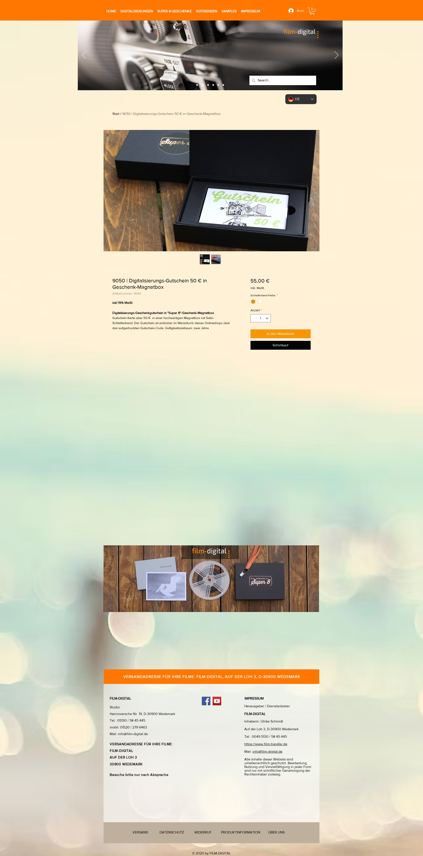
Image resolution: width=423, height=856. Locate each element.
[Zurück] (84, 55)
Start (115, 114)
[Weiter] (336, 55)
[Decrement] (254, 318)
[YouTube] (217, 701)
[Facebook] (206, 701)
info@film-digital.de (133, 734)
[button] (312, 11)
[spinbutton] (261, 318)
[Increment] (267, 318)
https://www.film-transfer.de (265, 744)
